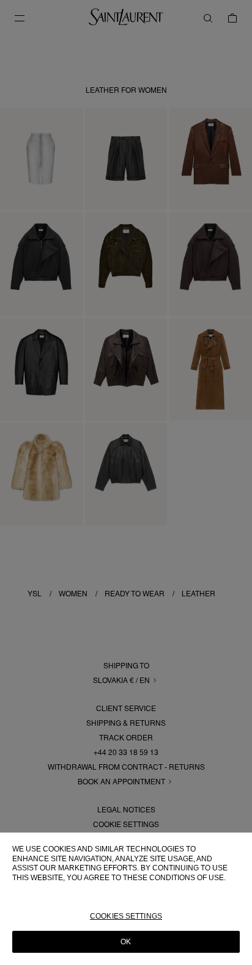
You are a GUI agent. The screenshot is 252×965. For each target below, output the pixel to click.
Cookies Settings (126, 916)
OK (125, 942)
